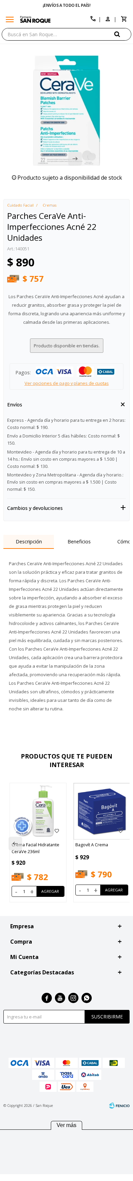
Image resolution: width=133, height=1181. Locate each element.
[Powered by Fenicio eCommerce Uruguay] (119, 1105)
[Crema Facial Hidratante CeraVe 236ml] (38, 811)
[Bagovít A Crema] (102, 811)
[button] (122, 34)
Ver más (66, 1125)
